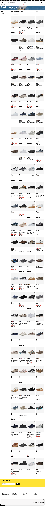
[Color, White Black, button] (37, 46)
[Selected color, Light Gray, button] (19, 138)
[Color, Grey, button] (37, 340)
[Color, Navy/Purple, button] (21, 266)
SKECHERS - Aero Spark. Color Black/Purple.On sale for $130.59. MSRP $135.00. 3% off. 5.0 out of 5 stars (23, 282)
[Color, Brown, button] (13, 27)
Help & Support (42, 4)
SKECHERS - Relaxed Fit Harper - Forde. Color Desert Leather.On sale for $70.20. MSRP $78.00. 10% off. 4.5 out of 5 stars (40, 374)
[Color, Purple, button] (20, 175)
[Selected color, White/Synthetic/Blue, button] (11, 175)
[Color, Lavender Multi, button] (12, 101)
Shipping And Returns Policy (16, 495)
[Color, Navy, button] (23, 64)
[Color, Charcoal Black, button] (38, 120)
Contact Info (14, 493)
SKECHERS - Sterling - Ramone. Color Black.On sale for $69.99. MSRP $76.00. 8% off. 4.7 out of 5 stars (23, 209)
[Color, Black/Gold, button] (37, 212)
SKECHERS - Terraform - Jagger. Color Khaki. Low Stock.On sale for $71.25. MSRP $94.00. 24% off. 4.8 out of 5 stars (31, 245)
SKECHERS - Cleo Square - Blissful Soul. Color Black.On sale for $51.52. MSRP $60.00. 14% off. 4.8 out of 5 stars (40, 80)
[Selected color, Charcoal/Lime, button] (28, 266)
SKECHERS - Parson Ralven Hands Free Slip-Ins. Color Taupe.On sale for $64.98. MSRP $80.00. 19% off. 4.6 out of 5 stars (40, 282)
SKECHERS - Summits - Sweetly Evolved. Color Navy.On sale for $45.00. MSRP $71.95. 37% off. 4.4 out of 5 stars (31, 429)
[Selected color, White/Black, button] (28, 230)
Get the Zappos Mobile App (5, 494)
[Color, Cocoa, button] (29, 157)
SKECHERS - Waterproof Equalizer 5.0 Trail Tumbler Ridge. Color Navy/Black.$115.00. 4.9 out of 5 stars (31, 117)
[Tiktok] (4, 488)
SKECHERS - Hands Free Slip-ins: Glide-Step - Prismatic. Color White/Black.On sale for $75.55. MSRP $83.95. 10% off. (31, 227)
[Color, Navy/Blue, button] (13, 64)
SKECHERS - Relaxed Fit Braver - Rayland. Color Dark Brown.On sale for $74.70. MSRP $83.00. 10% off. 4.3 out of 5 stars (23, 245)
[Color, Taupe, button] (21, 27)
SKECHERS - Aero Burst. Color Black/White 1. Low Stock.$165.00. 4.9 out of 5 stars (31, 374)
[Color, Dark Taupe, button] (12, 83)
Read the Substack (26, 0)
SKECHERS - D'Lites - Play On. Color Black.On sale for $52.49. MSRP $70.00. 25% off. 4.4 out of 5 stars (23, 429)
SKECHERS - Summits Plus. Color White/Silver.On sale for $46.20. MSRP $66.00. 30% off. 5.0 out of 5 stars (31, 466)
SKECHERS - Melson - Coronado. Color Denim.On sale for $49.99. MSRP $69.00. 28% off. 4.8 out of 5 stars (15, 209)
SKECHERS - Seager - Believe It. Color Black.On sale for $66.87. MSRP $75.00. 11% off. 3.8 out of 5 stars (40, 448)
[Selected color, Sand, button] (11, 377)
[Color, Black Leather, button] (37, 377)
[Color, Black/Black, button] (21, 64)
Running (35, 495)
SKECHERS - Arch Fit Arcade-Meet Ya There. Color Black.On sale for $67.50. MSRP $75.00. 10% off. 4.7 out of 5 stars (15, 466)
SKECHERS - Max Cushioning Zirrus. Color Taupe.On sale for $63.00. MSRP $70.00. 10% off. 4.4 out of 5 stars (23, 227)
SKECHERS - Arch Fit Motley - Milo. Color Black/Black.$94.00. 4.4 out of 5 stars (31, 154)
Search (25, 2)
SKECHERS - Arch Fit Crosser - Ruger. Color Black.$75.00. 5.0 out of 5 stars (40, 25)
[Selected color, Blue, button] (11, 303)
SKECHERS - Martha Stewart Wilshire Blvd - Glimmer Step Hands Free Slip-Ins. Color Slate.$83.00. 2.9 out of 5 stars (15, 411)
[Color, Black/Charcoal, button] (29, 64)
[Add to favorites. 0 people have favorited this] (17, 17)
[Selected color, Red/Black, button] (11, 64)
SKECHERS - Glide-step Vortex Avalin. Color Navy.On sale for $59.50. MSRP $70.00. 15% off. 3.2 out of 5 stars (15, 227)
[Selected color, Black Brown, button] (36, 46)
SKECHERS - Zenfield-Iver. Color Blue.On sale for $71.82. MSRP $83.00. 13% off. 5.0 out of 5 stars (15, 300)
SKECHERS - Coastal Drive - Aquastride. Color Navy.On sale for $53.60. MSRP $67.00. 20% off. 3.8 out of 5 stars (31, 80)
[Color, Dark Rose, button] (38, 64)
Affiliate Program (25, 493)
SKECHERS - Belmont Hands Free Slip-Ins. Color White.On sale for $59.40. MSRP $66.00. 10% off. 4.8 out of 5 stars (15, 117)
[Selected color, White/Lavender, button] (19, 157)
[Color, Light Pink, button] (23, 138)
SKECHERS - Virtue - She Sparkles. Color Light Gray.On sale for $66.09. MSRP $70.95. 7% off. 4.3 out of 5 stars (15, 282)
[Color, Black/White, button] (20, 120)
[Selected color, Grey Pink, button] (28, 138)
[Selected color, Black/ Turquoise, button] (19, 266)
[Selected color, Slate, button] (36, 64)
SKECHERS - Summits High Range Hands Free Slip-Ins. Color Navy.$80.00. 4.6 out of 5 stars (15, 429)
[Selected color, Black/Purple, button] (19, 284)
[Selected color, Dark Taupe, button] (19, 101)
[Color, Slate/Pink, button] (39, 432)
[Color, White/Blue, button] (23, 175)
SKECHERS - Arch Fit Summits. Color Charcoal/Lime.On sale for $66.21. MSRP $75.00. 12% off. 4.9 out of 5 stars (31, 263)
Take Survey (24, 495)
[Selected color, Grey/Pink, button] (36, 432)
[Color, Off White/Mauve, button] (21, 284)
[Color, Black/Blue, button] (40, 212)
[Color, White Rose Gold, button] (24, 27)
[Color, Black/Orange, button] (31, 377)
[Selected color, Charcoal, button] (19, 358)
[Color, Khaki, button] (12, 212)
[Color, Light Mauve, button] (23, 157)
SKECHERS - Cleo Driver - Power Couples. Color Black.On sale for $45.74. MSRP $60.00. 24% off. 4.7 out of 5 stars (40, 172)
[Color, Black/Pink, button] (24, 284)
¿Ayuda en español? (14, 494)
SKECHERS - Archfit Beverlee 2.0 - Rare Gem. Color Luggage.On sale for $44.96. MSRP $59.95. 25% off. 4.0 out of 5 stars (15, 448)
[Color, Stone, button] (21, 120)
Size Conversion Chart (26, 492)
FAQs (13, 492)
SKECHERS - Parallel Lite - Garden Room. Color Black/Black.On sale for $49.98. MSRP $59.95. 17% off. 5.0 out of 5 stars (23, 466)
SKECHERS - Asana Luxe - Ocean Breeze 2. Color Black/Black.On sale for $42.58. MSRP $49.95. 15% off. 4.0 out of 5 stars (31, 411)
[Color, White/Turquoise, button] (39, 212)
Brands (35, 492)
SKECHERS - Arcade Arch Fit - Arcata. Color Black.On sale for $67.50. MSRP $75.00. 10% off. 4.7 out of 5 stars (15, 318)
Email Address (4, 483)
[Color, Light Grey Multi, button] (14, 101)
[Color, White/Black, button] (21, 175)
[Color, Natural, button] (37, 64)
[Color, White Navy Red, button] (38, 248)
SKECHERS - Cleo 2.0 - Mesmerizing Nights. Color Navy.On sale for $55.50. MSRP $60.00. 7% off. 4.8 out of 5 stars (15, 337)
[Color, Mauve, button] (30, 451)
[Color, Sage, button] (40, 248)
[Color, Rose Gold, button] (25, 284)
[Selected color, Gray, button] (28, 175)
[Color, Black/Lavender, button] (24, 175)
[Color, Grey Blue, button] (20, 230)
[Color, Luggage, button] (29, 284)
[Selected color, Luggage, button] (11, 451)
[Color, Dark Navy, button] (20, 46)
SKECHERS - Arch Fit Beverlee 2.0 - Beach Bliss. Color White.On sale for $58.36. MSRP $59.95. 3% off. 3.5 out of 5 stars (31, 209)
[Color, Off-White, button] (29, 83)
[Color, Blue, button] (21, 193)
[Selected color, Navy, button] (28, 83)
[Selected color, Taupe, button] (19, 46)
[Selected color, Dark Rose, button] (19, 64)
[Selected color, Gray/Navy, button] (28, 64)
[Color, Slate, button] (30, 138)
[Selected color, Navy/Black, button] (28, 120)
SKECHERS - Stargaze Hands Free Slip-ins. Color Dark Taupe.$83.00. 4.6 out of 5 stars (23, 99)
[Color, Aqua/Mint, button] (42, 212)
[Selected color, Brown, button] (19, 83)
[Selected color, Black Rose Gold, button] (19, 27)
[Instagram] (2, 488)
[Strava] (6, 488)
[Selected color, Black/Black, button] (11, 83)
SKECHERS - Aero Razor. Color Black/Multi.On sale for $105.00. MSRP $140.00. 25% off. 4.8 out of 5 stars (40, 411)
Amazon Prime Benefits (5, 495)
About (2, 492)
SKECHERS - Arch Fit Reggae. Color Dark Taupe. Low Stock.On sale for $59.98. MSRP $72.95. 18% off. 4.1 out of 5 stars (31, 355)
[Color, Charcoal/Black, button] (13, 193)
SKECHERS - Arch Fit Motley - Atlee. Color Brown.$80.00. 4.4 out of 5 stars (40, 466)
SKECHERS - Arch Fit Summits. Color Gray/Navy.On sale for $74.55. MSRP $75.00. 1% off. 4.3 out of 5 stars (31, 62)
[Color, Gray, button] (12, 193)
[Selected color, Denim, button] (11, 212)
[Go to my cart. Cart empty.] (43, 2)
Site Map (24, 494)
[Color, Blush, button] (29, 432)
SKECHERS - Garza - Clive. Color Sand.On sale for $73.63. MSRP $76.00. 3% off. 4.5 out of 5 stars (15, 374)
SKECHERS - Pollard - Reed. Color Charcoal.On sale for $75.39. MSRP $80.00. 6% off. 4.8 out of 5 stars (40, 300)
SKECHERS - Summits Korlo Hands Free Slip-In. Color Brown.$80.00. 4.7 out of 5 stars (40, 355)
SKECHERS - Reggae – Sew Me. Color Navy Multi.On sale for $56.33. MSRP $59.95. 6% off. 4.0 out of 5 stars (15, 263)
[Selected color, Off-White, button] (28, 284)
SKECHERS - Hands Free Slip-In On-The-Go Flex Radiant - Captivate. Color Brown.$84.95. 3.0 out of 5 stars (23, 80)
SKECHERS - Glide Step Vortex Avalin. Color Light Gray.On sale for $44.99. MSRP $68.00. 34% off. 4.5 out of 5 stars (23, 136)
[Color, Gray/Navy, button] (12, 230)
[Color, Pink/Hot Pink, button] (25, 175)
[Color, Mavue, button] (20, 27)
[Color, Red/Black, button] (38, 212)
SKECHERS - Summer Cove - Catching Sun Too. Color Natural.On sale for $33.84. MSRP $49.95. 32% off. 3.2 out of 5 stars (15, 136)
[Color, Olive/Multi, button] (29, 451)
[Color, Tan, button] (12, 138)
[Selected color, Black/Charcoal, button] (36, 138)
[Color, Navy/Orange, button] (29, 377)
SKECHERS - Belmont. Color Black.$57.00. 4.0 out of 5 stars (40, 99)
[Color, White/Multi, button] (20, 358)
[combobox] (15, 2)
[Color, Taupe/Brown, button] (37, 120)
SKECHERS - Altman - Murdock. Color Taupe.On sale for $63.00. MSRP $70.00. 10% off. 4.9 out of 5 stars (23, 43)
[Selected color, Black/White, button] (19, 175)
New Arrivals (35, 494)
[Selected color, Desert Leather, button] (36, 377)
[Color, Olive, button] (37, 321)
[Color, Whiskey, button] (38, 358)
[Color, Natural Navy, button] (31, 138)
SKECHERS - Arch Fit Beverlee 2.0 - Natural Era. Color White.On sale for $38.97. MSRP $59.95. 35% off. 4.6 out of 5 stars (15, 392)
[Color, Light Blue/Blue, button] (30, 377)
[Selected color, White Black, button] (36, 248)
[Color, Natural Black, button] (39, 248)
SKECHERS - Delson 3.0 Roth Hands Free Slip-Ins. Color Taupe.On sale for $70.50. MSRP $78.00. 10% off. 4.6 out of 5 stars (40, 117)
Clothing (35, 493)
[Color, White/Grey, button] (20, 101)
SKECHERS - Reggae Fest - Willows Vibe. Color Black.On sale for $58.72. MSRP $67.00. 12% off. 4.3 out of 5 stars (15, 245)
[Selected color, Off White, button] (11, 27)
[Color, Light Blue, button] (21, 138)
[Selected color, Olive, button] (19, 193)
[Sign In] (41, 2)
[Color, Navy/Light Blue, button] (24, 157)
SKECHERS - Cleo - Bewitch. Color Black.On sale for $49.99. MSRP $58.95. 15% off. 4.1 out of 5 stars (23, 300)
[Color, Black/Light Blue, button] (20, 157)
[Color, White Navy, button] (32, 46)
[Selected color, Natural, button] (11, 138)
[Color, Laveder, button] (31, 46)
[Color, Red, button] (37, 248)
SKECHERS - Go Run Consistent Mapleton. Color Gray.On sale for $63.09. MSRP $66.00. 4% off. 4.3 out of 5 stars (31, 172)
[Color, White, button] (37, 101)
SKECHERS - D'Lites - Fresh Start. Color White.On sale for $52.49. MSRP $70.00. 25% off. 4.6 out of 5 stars (31, 318)
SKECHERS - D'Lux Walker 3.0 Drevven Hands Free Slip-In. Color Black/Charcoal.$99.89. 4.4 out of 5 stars (40, 136)
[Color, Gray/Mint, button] (20, 266)
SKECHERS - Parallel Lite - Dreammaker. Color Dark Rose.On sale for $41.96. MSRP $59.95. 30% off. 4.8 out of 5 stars (23, 62)
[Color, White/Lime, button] (23, 284)
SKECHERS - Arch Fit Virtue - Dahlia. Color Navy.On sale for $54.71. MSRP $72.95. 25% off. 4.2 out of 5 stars (23, 117)
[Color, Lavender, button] (23, 358)
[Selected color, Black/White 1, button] (28, 377)
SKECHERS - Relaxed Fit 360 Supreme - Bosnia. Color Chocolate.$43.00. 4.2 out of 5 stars (40, 263)
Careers (3, 493)
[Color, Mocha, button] (20, 64)
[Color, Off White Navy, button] (12, 27)
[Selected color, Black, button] (36, 27)
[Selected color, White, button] (28, 46)
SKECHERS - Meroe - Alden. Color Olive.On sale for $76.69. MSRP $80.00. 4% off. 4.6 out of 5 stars (23, 191)
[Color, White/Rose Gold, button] (23, 27)
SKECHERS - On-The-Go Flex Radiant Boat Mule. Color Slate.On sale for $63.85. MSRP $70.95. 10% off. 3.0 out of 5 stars (40, 62)
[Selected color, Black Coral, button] (11, 101)
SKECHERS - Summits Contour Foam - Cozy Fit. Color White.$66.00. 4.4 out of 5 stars (31, 43)
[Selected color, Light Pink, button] (19, 377)
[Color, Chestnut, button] (20, 395)
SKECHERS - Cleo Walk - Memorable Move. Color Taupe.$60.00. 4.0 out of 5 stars (31, 337)
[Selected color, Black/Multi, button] (36, 414)
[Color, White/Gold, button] (13, 284)
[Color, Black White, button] (30, 46)
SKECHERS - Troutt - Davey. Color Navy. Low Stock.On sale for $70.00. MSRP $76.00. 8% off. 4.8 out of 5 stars (40, 337)
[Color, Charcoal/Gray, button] (12, 64)
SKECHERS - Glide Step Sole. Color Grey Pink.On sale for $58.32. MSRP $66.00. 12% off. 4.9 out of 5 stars (31, 136)
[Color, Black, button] (29, 46)
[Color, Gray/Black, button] (37, 138)
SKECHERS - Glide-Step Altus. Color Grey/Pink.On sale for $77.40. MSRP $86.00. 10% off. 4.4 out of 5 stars (40, 429)
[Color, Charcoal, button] (30, 101)
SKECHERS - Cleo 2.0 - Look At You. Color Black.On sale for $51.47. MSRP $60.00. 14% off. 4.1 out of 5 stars (31, 392)
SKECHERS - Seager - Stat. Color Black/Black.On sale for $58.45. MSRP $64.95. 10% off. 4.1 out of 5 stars (15, 43)
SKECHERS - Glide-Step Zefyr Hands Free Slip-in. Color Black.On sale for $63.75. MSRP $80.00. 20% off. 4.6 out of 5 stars (15, 191)
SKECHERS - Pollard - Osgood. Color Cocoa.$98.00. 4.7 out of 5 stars (15, 154)
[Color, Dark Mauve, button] (29, 138)
